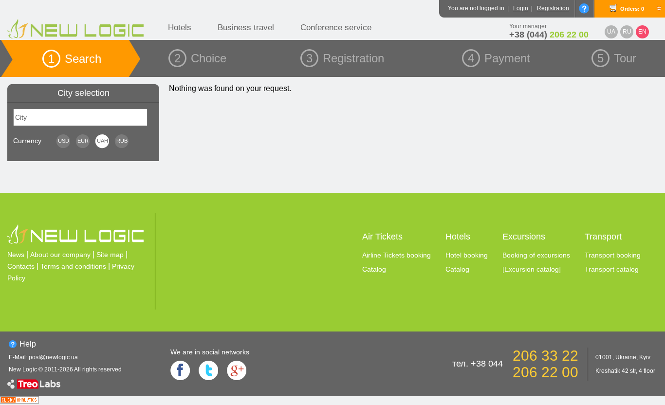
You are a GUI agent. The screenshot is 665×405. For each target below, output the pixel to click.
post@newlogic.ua (53, 357)
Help (27, 344)
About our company (60, 254)
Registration (553, 8)
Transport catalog (612, 269)
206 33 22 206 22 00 (545, 364)
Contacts (21, 266)
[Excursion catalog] (531, 269)
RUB (122, 141)
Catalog (374, 269)
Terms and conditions (73, 266)
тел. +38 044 (477, 363)
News (15, 254)
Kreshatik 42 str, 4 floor (625, 371)
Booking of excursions (536, 255)
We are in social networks (209, 352)
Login (520, 8)
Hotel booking (466, 255)
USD (63, 141)
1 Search (74, 58)
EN (642, 31)
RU (627, 31)
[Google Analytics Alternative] (19, 401)
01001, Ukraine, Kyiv (622, 357)
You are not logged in (476, 8)
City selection (83, 93)
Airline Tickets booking (396, 255)
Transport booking (613, 255)
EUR (83, 141)
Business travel (246, 27)
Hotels (179, 27)
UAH (102, 141)
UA (611, 31)
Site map (110, 254)
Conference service (335, 27)
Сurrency (27, 141)
